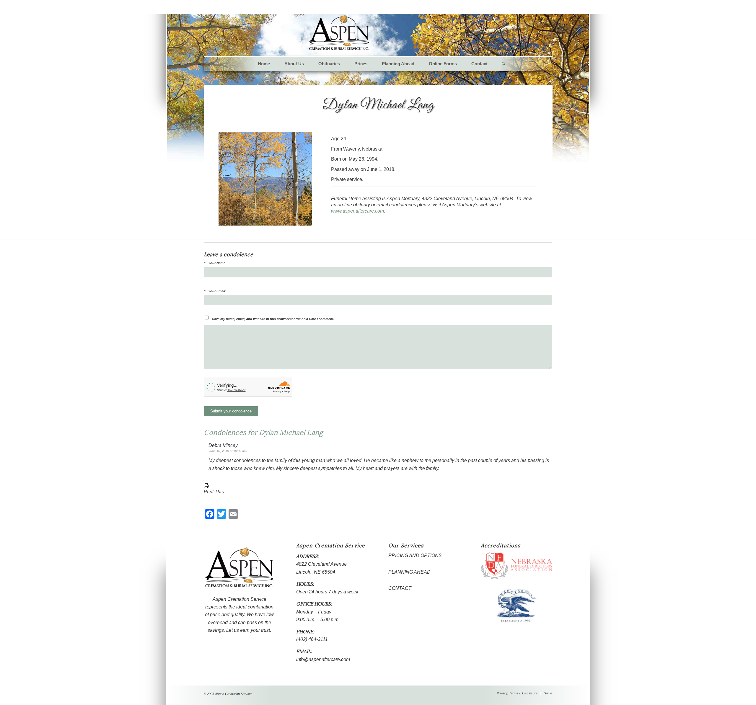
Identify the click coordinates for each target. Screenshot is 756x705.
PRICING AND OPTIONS (415, 555)
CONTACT (399, 588)
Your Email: (217, 291)
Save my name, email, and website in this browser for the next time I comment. (273, 319)
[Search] (500, 63)
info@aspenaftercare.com (323, 659)
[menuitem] (264, 63)
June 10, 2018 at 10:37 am (227, 451)
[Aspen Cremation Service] (339, 32)
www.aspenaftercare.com (357, 210)
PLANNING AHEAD (409, 572)
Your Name (216, 263)
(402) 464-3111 (312, 639)
